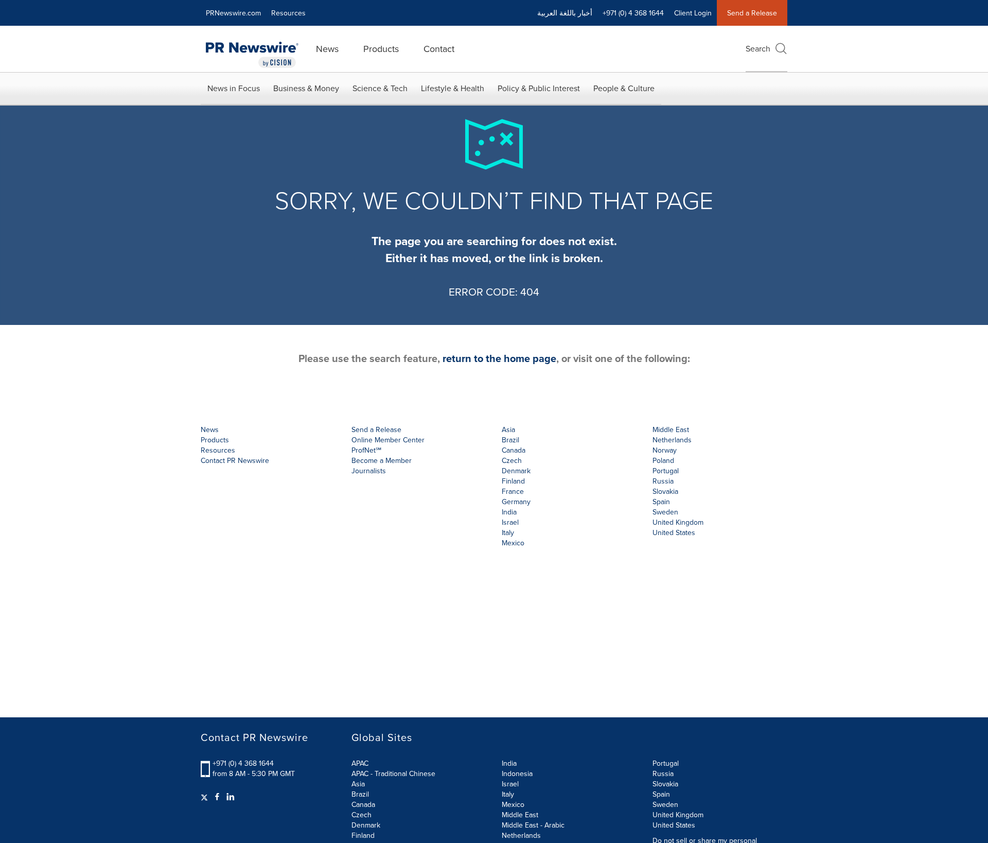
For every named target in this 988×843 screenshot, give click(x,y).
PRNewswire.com (233, 13)
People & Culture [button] (624, 88)
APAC (359, 763)
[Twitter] (205, 797)
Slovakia (665, 784)
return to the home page (499, 358)
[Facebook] (217, 797)
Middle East (520, 815)
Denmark (365, 825)
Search (758, 48)
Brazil (510, 440)
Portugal (665, 763)
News (327, 48)
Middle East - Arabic (533, 825)
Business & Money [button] (306, 88)
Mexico (513, 543)
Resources (288, 13)
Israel (510, 784)
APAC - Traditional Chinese (393, 773)
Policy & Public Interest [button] (539, 88)
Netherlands (521, 835)
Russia (663, 773)
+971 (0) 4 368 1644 (243, 763)
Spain (661, 794)
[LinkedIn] (230, 797)
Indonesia (517, 773)
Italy (508, 794)
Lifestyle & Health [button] (452, 88)
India (509, 763)
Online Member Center (388, 440)
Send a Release (752, 13)
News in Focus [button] (233, 88)
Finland (363, 835)
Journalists (368, 471)
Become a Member (381, 460)
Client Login (693, 13)
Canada (513, 450)
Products (381, 48)
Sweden (665, 804)
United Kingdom (677, 522)
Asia (508, 429)
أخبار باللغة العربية (564, 13)
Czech (361, 815)
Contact (439, 48)
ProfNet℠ (366, 450)
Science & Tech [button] (380, 88)
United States (673, 532)
